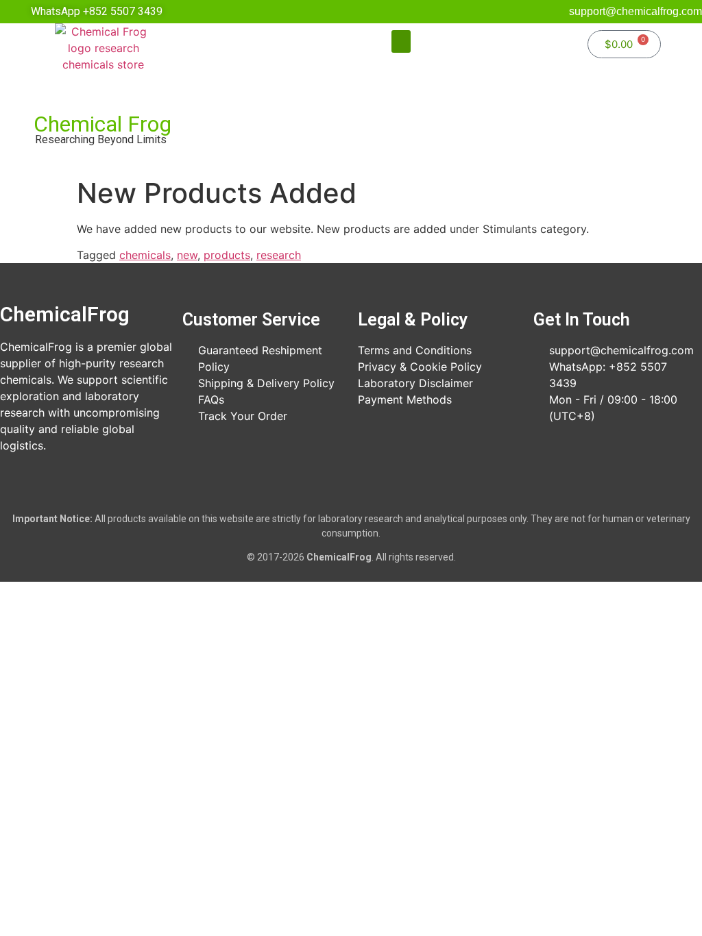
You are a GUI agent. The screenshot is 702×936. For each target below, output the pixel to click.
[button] (401, 41)
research (278, 255)
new (187, 255)
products (227, 255)
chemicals (145, 255)
